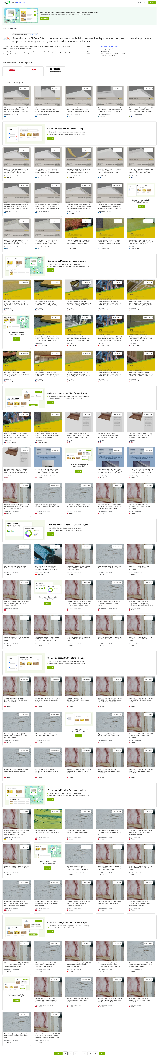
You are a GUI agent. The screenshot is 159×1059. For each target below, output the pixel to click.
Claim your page (33, 34)
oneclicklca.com (20, 2)
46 (90, 1053)
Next (102, 1053)
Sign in (152, 2)
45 (84, 1053)
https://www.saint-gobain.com (109, 46)
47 (95, 1053)
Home (4, 28)
